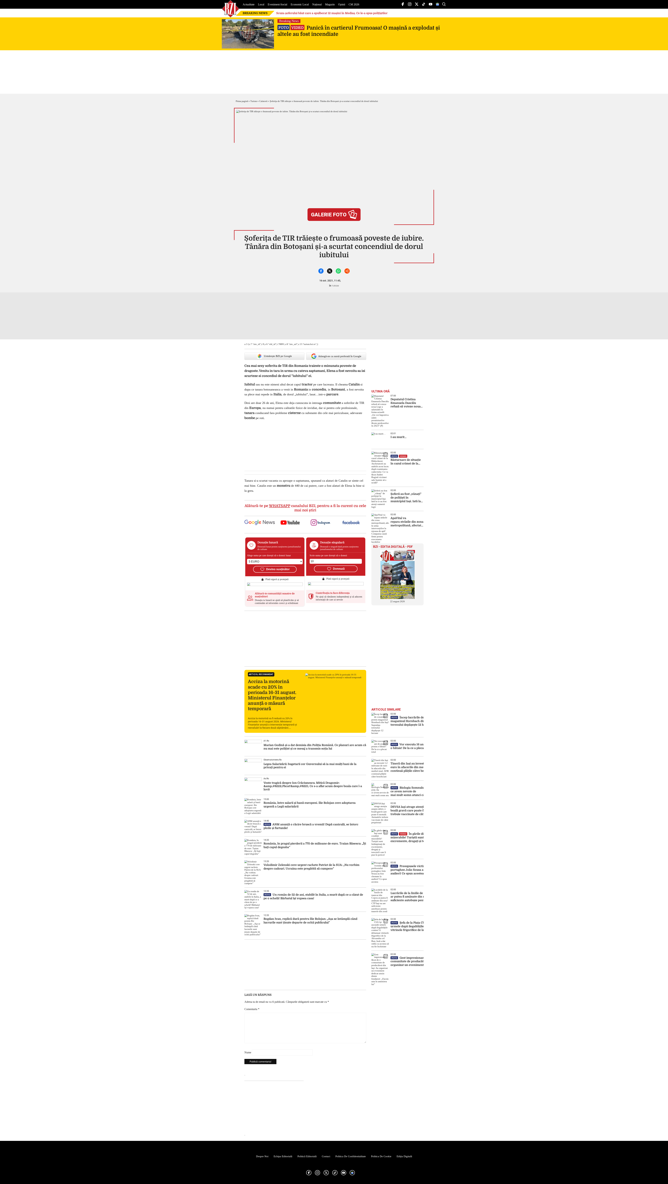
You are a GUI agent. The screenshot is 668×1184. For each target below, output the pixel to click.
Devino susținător (278, 569)
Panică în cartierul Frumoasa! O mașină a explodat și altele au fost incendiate (358, 31)
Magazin (330, 4)
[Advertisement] (305, 638)
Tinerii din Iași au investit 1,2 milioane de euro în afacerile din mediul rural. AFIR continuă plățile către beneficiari (419, 767)
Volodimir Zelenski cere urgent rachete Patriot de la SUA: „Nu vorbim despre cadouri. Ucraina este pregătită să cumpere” (311, 866)
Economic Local (300, 4)
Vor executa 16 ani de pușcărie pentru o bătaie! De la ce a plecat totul (421, 746)
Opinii (341, 4)
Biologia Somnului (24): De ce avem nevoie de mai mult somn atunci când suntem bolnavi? (421, 791)
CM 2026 (354, 4)
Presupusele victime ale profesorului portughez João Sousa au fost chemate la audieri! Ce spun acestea (420, 870)
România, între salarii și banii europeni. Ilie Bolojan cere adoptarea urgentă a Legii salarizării (310, 804)
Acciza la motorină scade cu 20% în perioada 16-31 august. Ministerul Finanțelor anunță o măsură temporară (272, 695)
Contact (326, 1156)
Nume (247, 1052)
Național (317, 4)
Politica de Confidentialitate (350, 1156)
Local (261, 4)
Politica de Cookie (381, 1156)
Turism (253, 101)
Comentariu (251, 1009)
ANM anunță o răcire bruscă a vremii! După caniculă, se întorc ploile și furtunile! (311, 826)
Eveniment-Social (277, 4)
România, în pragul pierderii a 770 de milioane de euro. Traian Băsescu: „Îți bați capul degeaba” (315, 845)
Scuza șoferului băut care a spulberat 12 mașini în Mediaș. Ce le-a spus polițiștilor (332, 13)
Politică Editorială (307, 1156)
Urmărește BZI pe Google (278, 356)
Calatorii (263, 101)
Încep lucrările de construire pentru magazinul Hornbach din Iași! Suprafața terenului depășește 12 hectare (420, 721)
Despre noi (262, 1156)
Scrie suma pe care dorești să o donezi (328, 555)
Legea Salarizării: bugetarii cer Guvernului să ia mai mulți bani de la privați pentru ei (310, 766)
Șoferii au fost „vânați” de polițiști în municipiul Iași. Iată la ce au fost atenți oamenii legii (406, 497)
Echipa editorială (283, 1156)
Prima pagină (242, 101)
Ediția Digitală (404, 1156)
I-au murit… (399, 437)
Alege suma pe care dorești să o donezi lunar (269, 555)
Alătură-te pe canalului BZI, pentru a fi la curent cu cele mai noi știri (305, 508)
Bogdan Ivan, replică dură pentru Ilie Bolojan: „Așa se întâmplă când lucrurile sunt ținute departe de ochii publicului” (310, 920)
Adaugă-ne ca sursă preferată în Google (339, 356)
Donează (339, 568)
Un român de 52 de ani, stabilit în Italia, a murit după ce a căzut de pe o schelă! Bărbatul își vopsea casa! (313, 896)
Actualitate (249, 4)
